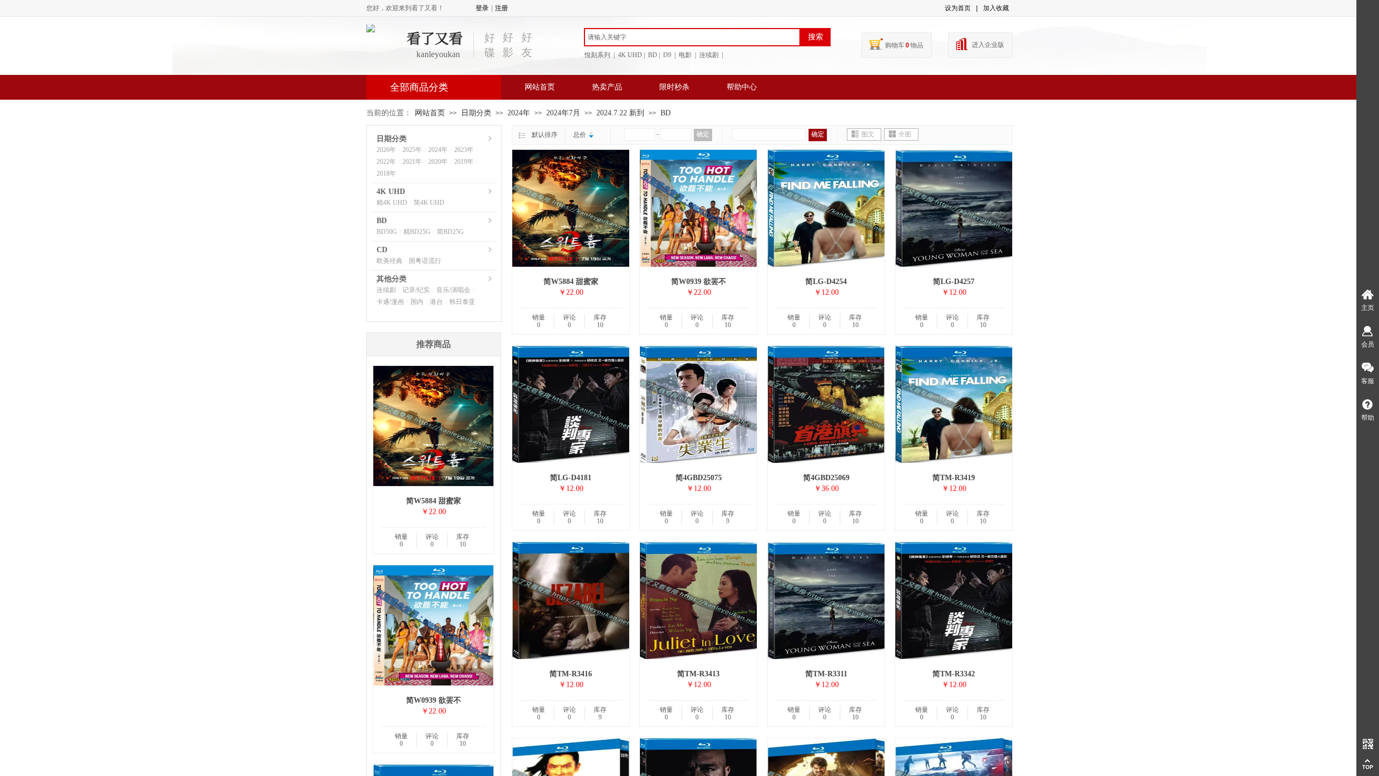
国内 (416, 302)
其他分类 (392, 279)
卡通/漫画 (390, 302)
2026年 (386, 150)
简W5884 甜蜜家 (571, 282)
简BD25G (450, 231)
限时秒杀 (674, 87)
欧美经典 (389, 261)
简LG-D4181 (570, 478)
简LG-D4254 (826, 282)
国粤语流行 (425, 261)
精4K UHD (392, 202)
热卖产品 (607, 87)
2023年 (463, 150)
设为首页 (958, 8)
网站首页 (540, 87)
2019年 (463, 161)
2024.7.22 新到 (620, 113)
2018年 (386, 173)
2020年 (438, 161)
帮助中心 (742, 87)
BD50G (387, 231)
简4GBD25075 (698, 478)
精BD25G (416, 231)
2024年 (518, 113)
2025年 (412, 150)
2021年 (412, 161)
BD (665, 113)
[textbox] (692, 37)
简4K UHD (429, 202)
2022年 (386, 161)
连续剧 (386, 290)
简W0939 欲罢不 (698, 282)
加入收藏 (996, 8)
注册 (501, 8)
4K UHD (391, 192)
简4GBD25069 (826, 478)
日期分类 (476, 113)
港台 (436, 302)
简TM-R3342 (953, 674)
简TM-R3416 (570, 674)
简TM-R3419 (953, 478)
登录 (482, 8)
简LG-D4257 (953, 282)
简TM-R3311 (826, 674)
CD (382, 250)
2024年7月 (563, 113)
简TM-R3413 (698, 674)
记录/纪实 (416, 290)
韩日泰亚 (462, 302)
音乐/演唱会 (453, 290)
